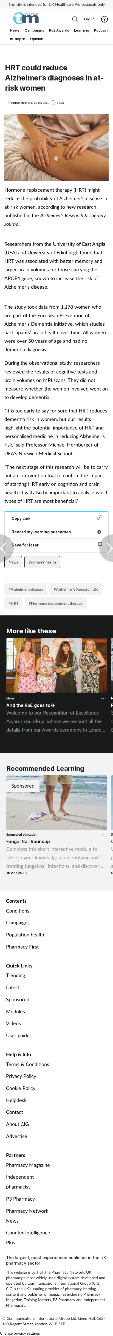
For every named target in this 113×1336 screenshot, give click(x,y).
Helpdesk (16, 1100)
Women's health (42, 562)
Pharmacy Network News (27, 1216)
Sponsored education (22, 834)
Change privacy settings (20, 1333)
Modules (15, 1011)
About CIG (17, 1124)
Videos (13, 1023)
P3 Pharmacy (20, 1199)
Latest (12, 987)
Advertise (16, 1136)
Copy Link (21, 518)
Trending (15, 975)
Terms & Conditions (27, 1064)
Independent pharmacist (20, 1182)
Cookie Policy (20, 1088)
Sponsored (17, 999)
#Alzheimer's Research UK (76, 589)
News (13, 562)
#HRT (13, 603)
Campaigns (18, 922)
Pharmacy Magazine (28, 1165)
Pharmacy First (22, 947)
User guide (18, 1035)
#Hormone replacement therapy (56, 603)
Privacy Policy (21, 1076)
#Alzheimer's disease (26, 589)
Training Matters (37, 1299)
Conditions (17, 911)
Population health (25, 934)
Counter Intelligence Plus (28, 1237)
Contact (14, 1112)
